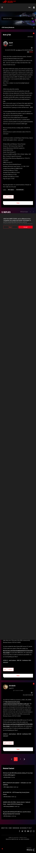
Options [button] (34, 27)
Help (29, 7)
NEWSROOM (16, 828)
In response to (18, 690)
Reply (18, 203)
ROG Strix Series (7, 777)
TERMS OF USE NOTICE (13, 837)
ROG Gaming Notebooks (8, 27)
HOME (10, 828)
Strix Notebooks (20, 189)
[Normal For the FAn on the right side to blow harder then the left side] (33, 211)
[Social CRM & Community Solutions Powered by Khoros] (30, 849)
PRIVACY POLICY (23, 837)
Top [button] (2, 849)
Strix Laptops (11, 189)
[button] (5, 197)
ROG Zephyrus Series (8, 787)
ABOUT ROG (4, 828)
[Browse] (2, 7)
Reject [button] (10, 227)
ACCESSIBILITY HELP (26, 828)
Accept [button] (26, 227)
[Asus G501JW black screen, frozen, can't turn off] (30, 211)
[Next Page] (24, 759)
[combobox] (18, 18)
